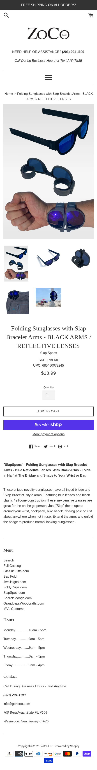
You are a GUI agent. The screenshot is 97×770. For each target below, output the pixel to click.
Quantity (49, 387)
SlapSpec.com (14, 592)
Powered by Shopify (67, 746)
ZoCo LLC (47, 746)
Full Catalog (12, 566)
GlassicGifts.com (16, 571)
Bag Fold (9, 576)
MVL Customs (14, 609)
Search (8, 560)
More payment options (48, 434)
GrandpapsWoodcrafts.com (23, 603)
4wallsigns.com (14, 582)
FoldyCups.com (15, 587)
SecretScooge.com (17, 598)
